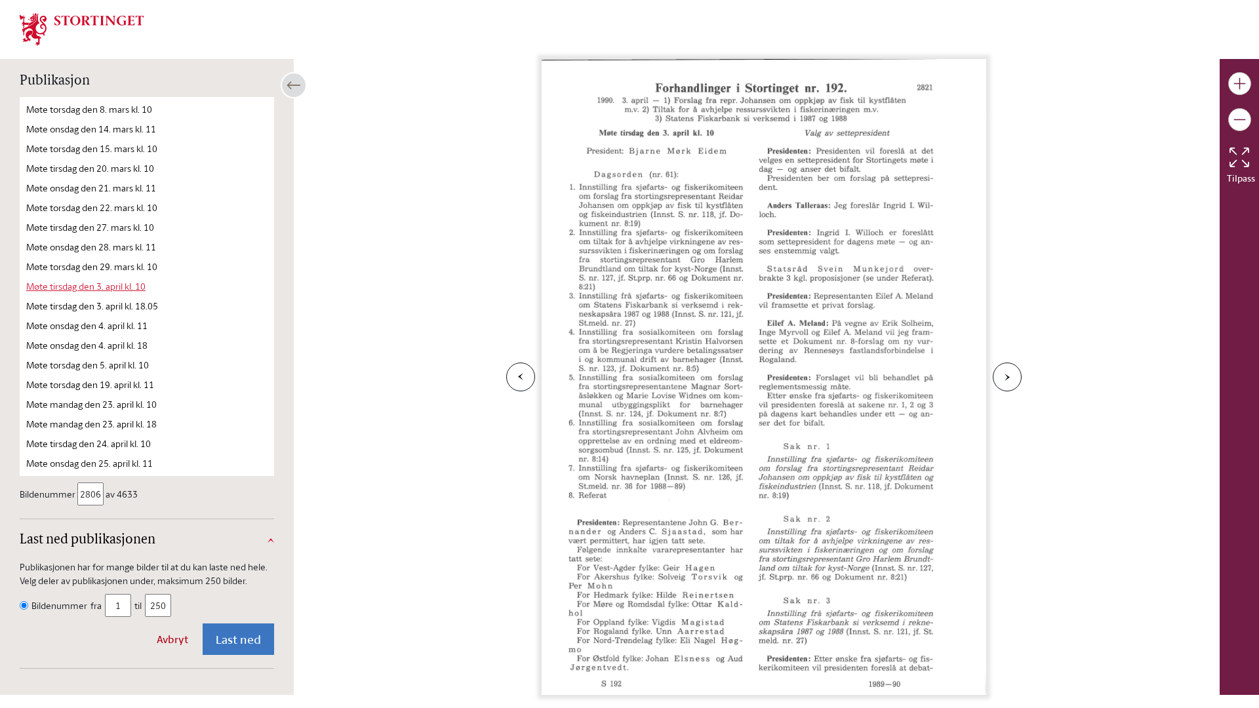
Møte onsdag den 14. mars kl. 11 (91, 129)
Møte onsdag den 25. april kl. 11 (89, 463)
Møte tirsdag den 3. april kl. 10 (86, 286)
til (138, 605)
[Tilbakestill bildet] (1239, 157)
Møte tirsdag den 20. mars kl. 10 (90, 168)
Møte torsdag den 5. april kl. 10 (87, 365)
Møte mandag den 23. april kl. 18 (91, 424)
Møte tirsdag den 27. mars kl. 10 (90, 227)
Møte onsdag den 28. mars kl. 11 (91, 247)
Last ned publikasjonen (87, 540)
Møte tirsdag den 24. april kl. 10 (88, 443)
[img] (82, 28)
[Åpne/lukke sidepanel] (294, 85)
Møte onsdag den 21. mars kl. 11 (91, 188)
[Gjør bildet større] (1239, 83)
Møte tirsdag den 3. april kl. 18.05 (92, 306)
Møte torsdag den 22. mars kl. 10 (91, 207)
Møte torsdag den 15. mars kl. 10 (91, 148)
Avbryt (172, 639)
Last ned (238, 639)
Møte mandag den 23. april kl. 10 (91, 404)
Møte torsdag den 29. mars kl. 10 (91, 266)
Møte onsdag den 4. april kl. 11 (87, 325)
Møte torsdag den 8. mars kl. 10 (89, 109)
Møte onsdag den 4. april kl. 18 (87, 345)
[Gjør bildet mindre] (1239, 119)
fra (96, 605)
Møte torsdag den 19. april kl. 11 (90, 384)
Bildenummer (47, 494)
